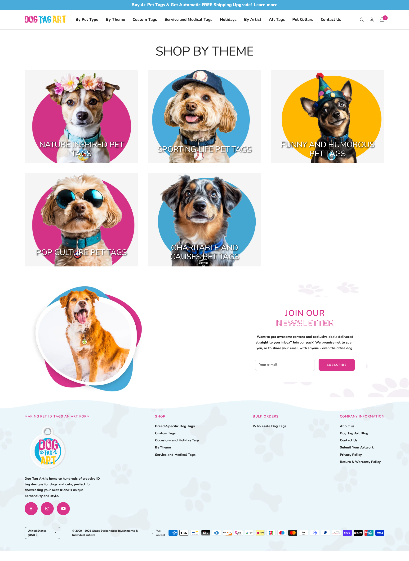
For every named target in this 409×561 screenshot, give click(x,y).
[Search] (362, 19)
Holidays (228, 19)
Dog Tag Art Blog (354, 433)
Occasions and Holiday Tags (177, 440)
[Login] (372, 19)
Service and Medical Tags (188, 19)
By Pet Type (87, 19)
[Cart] (382, 19)
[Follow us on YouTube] (63, 508)
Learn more (265, 5)
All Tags (277, 19)
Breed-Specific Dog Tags (175, 426)
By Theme (115, 19)
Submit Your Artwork (357, 447)
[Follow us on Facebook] (31, 508)
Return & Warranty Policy (360, 462)
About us (347, 426)
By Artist (252, 19)
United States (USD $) (37, 533)
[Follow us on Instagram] (47, 508)
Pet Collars (302, 19)
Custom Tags (145, 19)
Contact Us (331, 19)
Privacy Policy (351, 454)
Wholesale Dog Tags (269, 426)
